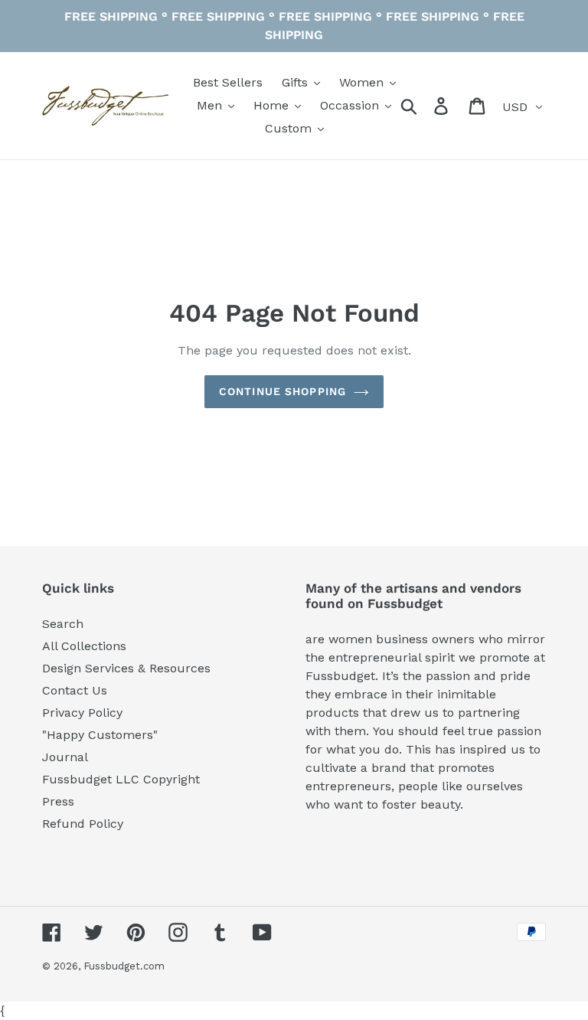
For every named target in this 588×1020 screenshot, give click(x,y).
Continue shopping (282, 391)
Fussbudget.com (124, 966)
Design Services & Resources (126, 668)
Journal (65, 757)
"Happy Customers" (100, 734)
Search (62, 623)
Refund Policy (82, 823)
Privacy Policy (82, 712)
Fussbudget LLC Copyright (121, 779)
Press (58, 801)
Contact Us (74, 690)
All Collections (84, 646)
